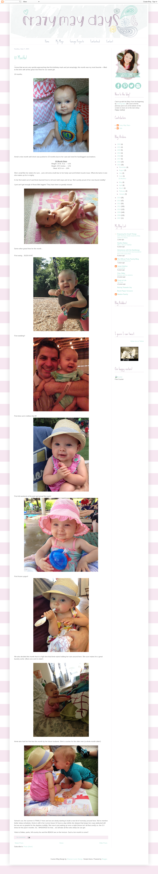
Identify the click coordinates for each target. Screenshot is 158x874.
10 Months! (20, 57)
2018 (119, 156)
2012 (119, 203)
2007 (119, 218)
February (122, 191)
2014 (119, 198)
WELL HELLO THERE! (124, 245)
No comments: (21, 837)
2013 (119, 201)
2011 (119, 206)
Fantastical (95, 41)
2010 (119, 209)
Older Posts (103, 843)
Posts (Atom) (28, 846)
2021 (119, 147)
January (122, 194)
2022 (119, 144)
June (121, 176)
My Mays (60, 41)
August (121, 170)
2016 (119, 162)
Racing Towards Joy (124, 287)
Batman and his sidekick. (125, 275)
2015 (119, 165)
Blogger (104, 859)
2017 (119, 159)
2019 (119, 153)
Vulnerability (121, 268)
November (122, 167)
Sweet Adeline (122, 266)
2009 (119, 212)
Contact (109, 41)
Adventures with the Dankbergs (128, 250)
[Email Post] (28, 837)
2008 (119, 215)
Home (47, 41)
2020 (119, 150)
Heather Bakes (122, 243)
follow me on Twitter (137, 341)
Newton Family (122, 294)
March (121, 188)
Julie (120, 128)
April (121, 185)
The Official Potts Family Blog (128, 259)
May (120, 182)
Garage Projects (77, 41)
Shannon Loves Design (74, 859)
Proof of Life (121, 280)
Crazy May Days (124, 125)
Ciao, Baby (121, 273)
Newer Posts (19, 843)
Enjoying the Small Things (126, 234)
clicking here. (121, 104)
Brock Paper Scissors (125, 291)
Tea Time (120, 282)
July (120, 173)
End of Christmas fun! (124, 261)
